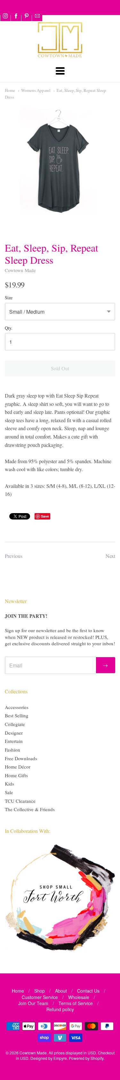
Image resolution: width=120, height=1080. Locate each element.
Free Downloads (21, 758)
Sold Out (60, 368)
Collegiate (15, 724)
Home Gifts (16, 775)
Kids (9, 783)
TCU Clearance (20, 801)
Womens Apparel (36, 90)
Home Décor (17, 766)
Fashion (12, 749)
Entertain (14, 741)
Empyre (60, 1058)
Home (10, 90)
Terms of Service (76, 1003)
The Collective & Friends (30, 809)
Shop (39, 990)
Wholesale (78, 997)
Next (110, 555)
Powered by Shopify (86, 1058)
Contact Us (88, 990)
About (61, 990)
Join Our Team (33, 1003)
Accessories (16, 707)
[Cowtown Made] (60, 56)
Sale (9, 792)
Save (45, 516)
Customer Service (40, 997)
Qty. (8, 328)
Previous (13, 555)
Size (8, 298)
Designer (14, 732)
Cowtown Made (20, 270)
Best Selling (16, 715)
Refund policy (60, 1009)
